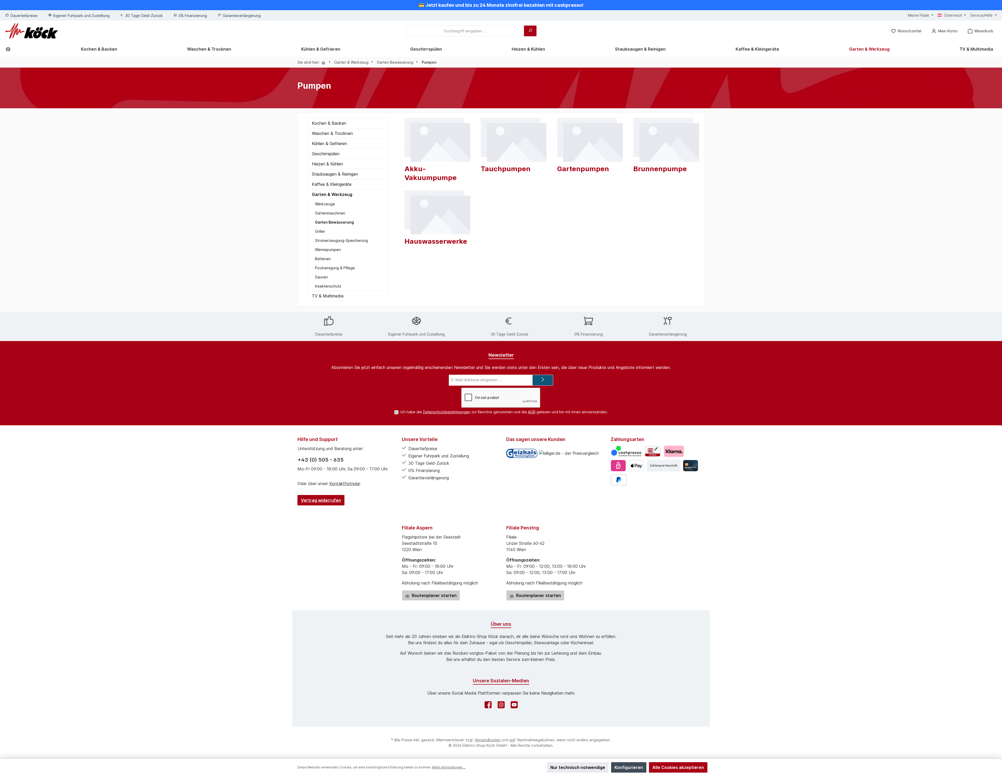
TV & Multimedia (327, 296)
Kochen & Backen (329, 123)
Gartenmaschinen (330, 213)
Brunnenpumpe (660, 169)
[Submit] (542, 380)
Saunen (321, 277)
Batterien (323, 258)
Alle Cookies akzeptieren (678, 767)
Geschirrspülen (325, 153)
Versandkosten (488, 740)
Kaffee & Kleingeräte (331, 184)
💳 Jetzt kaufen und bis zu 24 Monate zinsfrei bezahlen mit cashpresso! (501, 5)
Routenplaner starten (434, 595)
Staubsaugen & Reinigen (335, 174)
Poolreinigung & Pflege (335, 268)
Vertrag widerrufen (321, 500)
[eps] (618, 465)
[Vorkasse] (652, 451)
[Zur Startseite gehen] (31, 31)
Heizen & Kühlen (327, 163)
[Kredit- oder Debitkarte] (690, 465)
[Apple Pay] (636, 465)
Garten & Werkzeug (332, 194)
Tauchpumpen (505, 169)
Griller (320, 231)
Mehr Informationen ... (449, 767)
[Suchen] (530, 31)
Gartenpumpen (583, 169)
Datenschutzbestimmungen (446, 412)
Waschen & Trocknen (332, 133)
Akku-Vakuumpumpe (430, 173)
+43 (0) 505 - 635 (320, 460)
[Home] (10, 49)
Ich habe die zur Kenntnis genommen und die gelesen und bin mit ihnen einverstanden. (504, 412)
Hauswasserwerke (435, 241)
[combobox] (465, 31)
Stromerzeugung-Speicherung (341, 240)
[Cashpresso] (626, 451)
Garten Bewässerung (334, 222)
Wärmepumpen (328, 249)
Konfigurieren (629, 767)
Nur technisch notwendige (577, 767)
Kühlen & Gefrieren (329, 143)
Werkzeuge (325, 204)
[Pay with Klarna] (674, 451)
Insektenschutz (328, 286)
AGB (531, 412)
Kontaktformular (344, 483)
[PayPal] (619, 480)
